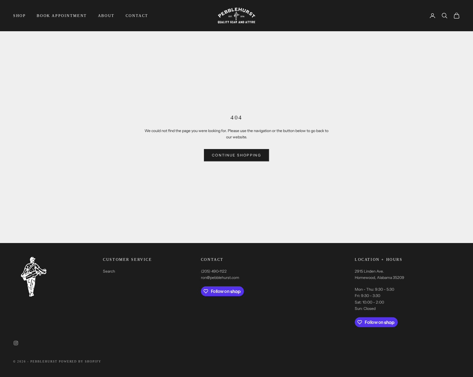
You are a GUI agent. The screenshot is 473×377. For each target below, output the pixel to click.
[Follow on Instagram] (16, 343)
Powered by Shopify (80, 361)
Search (109, 271)
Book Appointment (62, 15)
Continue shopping (236, 155)
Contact (137, 15)
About (106, 15)
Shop (19, 15)
